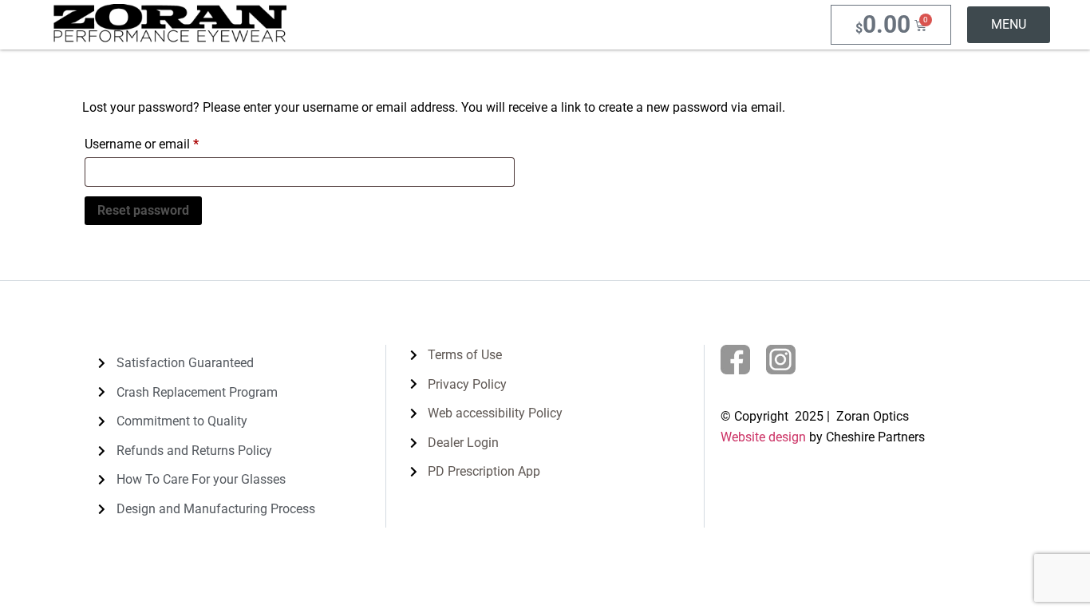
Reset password (143, 210)
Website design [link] (763, 437)
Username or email (166, 142)
